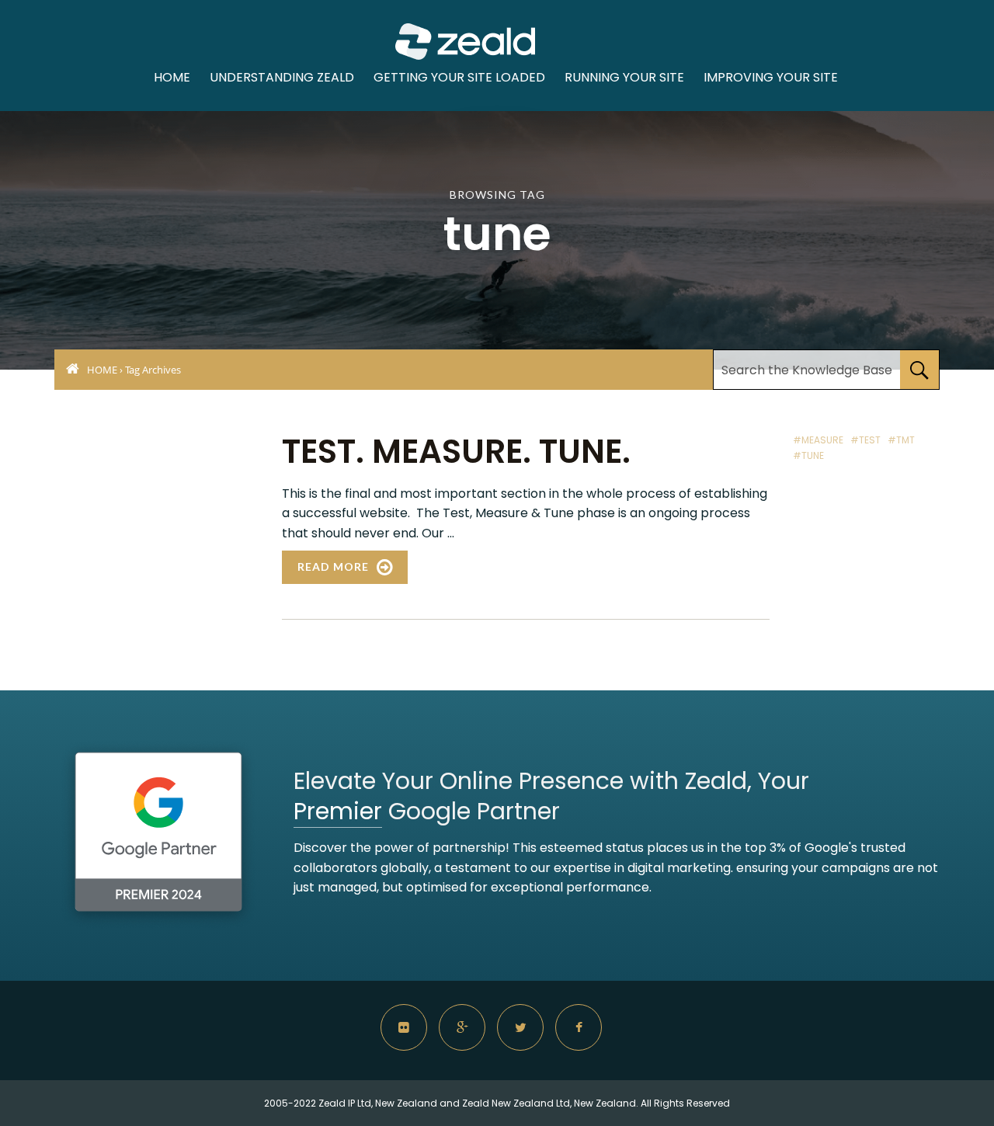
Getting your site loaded (459, 77)
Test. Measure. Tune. (456, 451)
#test (865, 440)
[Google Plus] (462, 1027)
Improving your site (771, 77)
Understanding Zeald (282, 77)
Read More (333, 566)
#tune (808, 455)
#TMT (901, 440)
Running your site (624, 77)
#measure (818, 440)
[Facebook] (578, 1027)
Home (172, 77)
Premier (338, 811)
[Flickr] (403, 1027)
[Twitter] (520, 1027)
